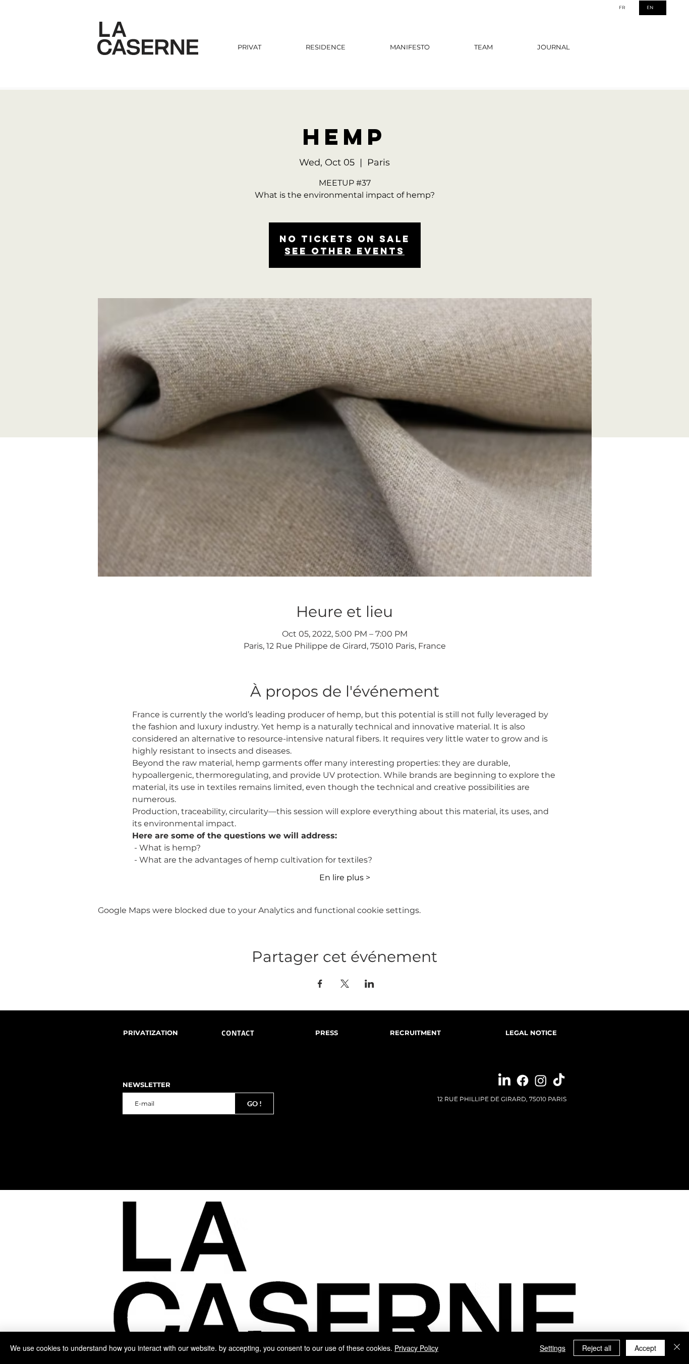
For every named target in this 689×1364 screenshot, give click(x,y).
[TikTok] (558, 1080)
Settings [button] (552, 1348)
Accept (645, 1348)
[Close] (677, 1348)
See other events (344, 251)
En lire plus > (344, 877)
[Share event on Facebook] (320, 984)
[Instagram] (540, 1080)
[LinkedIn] (504, 1080)
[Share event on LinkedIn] (369, 984)
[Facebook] (522, 1080)
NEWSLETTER (146, 1085)
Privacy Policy (416, 1348)
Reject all (596, 1348)
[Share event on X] (345, 984)
